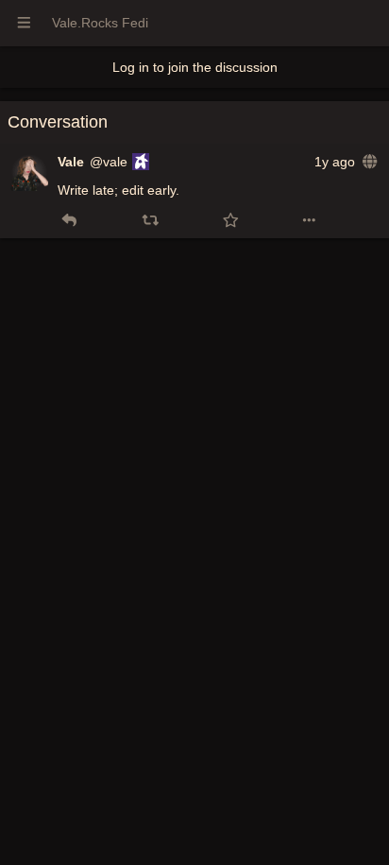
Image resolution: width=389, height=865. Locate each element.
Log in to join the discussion (195, 67)
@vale (108, 161)
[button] (69, 220)
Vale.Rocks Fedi (100, 22)
